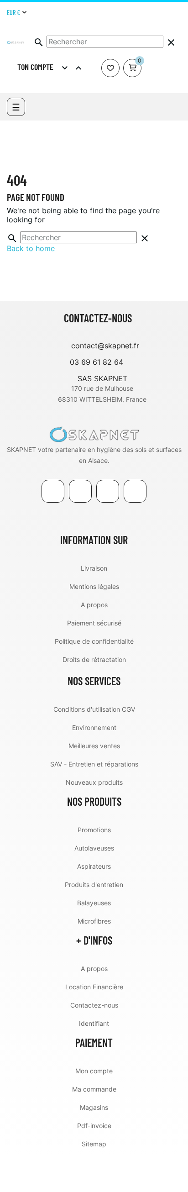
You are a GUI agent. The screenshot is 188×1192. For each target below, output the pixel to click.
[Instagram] (177, 12)
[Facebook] (53, 491)
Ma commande (94, 1089)
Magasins (94, 1107)
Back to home (31, 248)
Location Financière (94, 987)
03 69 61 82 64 (96, 362)
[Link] (107, 491)
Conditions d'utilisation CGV (94, 709)
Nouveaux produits (94, 782)
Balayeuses (94, 903)
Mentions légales (94, 586)
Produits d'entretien (94, 884)
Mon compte (94, 1071)
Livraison (94, 568)
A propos (94, 605)
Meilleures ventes (94, 746)
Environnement (94, 727)
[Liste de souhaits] (110, 68)
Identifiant (94, 1023)
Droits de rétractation (94, 659)
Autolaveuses (94, 848)
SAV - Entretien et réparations (94, 764)
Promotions (94, 830)
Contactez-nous (94, 1005)
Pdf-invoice (94, 1125)
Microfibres (94, 921)
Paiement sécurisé (94, 623)
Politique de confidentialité (94, 641)
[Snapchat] (135, 491)
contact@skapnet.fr (105, 345)
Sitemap (94, 1144)
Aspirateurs (94, 866)
